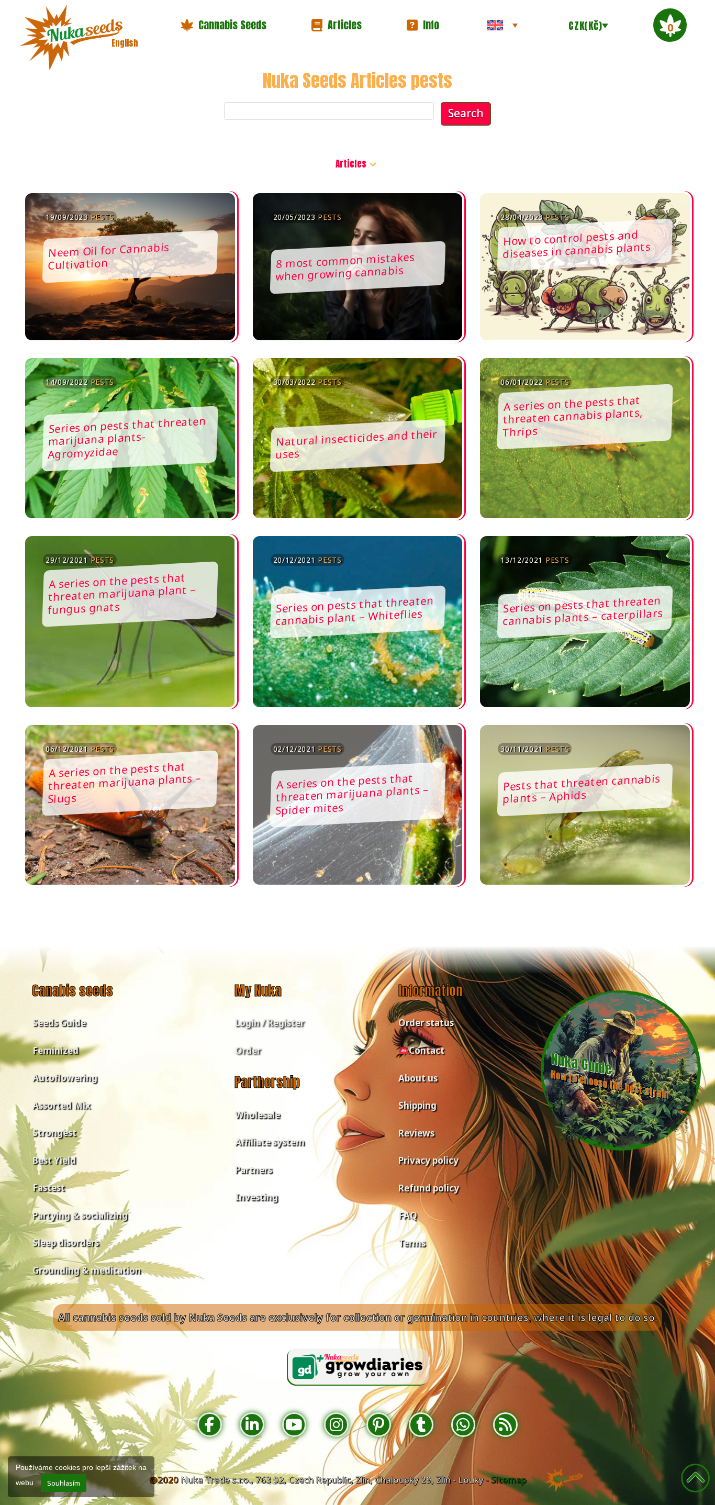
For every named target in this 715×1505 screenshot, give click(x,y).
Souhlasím (63, 1483)
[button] (223, 25)
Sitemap (509, 1480)
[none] (502, 25)
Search (466, 113)
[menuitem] (502, 25)
